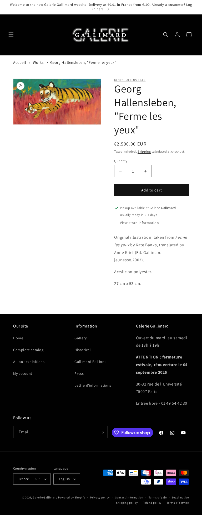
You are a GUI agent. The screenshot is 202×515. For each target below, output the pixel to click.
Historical (82, 349)
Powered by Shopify (71, 497)
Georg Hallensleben (129, 80)
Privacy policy (100, 497)
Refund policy (152, 502)
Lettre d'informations (92, 385)
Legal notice (180, 497)
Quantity (120, 161)
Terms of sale (158, 497)
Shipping (144, 151)
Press (79, 373)
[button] (11, 34)
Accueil (19, 62)
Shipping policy (127, 502)
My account (22, 373)
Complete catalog (28, 349)
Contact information (129, 497)
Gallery (80, 338)
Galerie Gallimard (45, 497)
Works (38, 62)
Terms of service (178, 502)
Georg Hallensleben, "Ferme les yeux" (83, 62)
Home (18, 338)
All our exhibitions (28, 361)
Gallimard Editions (90, 361)
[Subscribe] (102, 432)
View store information (139, 222)
